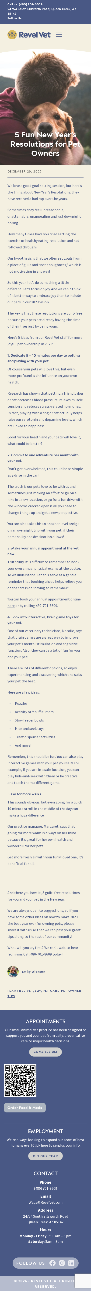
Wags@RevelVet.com (46, 1202)
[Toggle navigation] (59, 35)
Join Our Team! (45, 1156)
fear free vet (20, 991)
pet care (51, 991)
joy (38, 991)
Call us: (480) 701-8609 (24, 4)
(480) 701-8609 (45, 1188)
